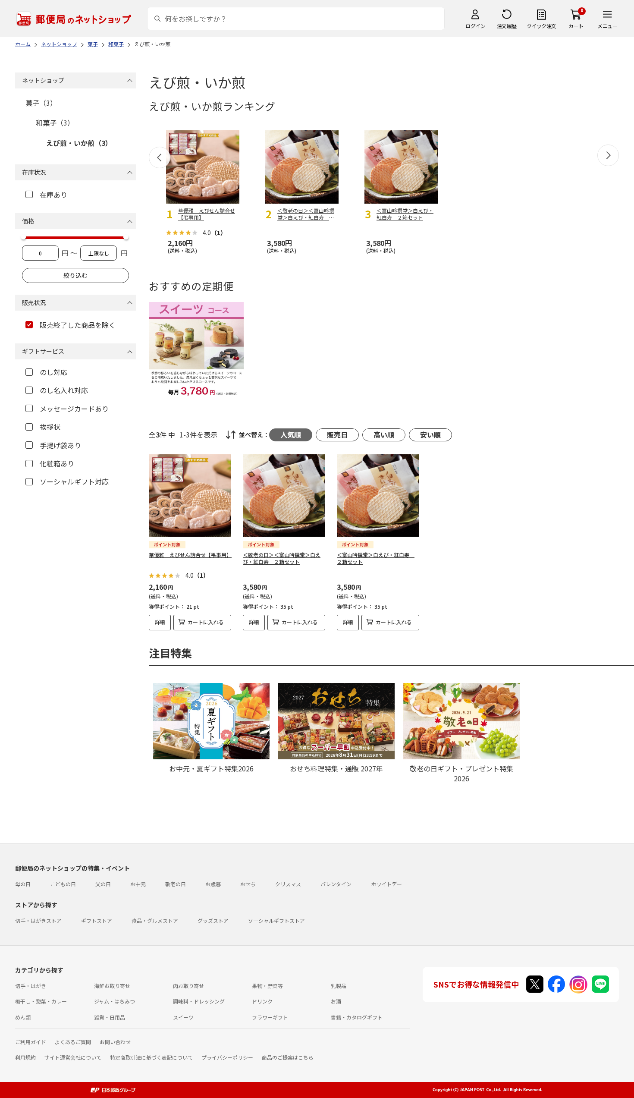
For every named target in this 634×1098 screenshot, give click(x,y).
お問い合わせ (115, 1041)
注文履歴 (507, 25)
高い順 (383, 434)
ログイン (475, 25)
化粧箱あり (57, 463)
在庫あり (53, 194)
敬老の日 (175, 883)
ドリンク (262, 1001)
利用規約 (25, 1057)
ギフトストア (96, 920)
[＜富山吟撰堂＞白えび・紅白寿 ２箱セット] (378, 495)
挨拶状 (50, 427)
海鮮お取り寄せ (112, 985)
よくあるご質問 (73, 1041)
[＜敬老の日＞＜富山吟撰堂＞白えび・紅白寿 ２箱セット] (284, 495)
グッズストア (213, 920)
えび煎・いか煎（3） (79, 143)
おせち (248, 883)
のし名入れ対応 (64, 390)
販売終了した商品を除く (78, 325)
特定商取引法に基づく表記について (151, 1057)
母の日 (23, 883)
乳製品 (338, 985)
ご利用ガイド (30, 1041)
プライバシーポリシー (227, 1057)
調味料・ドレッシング (199, 1001)
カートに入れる (206, 622)
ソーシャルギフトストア (276, 920)
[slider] (23, 236)
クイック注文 (541, 25)
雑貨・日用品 (109, 1017)
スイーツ (183, 1017)
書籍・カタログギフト (357, 1017)
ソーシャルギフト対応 (74, 481)
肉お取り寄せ (188, 985)
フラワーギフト (270, 1017)
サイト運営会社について (72, 1057)
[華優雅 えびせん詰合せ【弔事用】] (190, 495)
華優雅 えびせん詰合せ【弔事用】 (190, 554)
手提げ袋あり (60, 445)
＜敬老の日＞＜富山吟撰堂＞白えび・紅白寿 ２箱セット (281, 558)
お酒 (336, 1001)
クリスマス (288, 883)
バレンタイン (336, 883)
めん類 (23, 1017)
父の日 (103, 883)
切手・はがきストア (38, 920)
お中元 (138, 883)
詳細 (160, 622)
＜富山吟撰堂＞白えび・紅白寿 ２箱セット (375, 558)
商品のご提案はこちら (288, 1057)
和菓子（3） (55, 122)
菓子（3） (41, 103)
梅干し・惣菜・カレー (41, 1001)
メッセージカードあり (74, 408)
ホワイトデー (386, 883)
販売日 (337, 434)
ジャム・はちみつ (114, 1001)
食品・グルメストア (155, 920)
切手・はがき (30, 985)
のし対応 (53, 372)
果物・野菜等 (267, 985)
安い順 (430, 434)
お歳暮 (213, 883)
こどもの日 (63, 883)
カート (576, 25)
